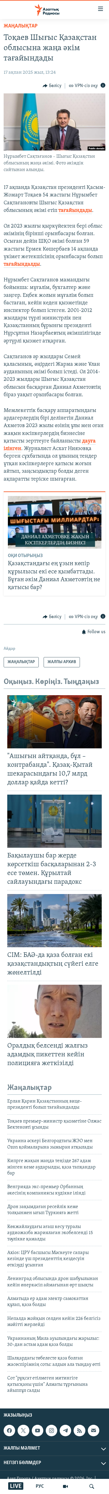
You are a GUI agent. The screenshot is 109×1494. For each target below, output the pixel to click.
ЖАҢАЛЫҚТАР (21, 26)
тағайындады (75, 210)
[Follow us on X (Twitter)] (23, 1430)
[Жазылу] (93, 1430)
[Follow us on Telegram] (65, 1430)
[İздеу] (92, 1486)
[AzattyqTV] (65, 1486)
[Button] (52, 86)
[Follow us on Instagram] (51, 1430)
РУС (40, 1486)
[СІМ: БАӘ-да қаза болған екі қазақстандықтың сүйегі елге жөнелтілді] (54, 920)
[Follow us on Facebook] (9, 1430)
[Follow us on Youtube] (37, 1430)
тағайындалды (22, 264)
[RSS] (79, 1430)
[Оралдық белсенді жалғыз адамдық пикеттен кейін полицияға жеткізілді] (54, 1011)
